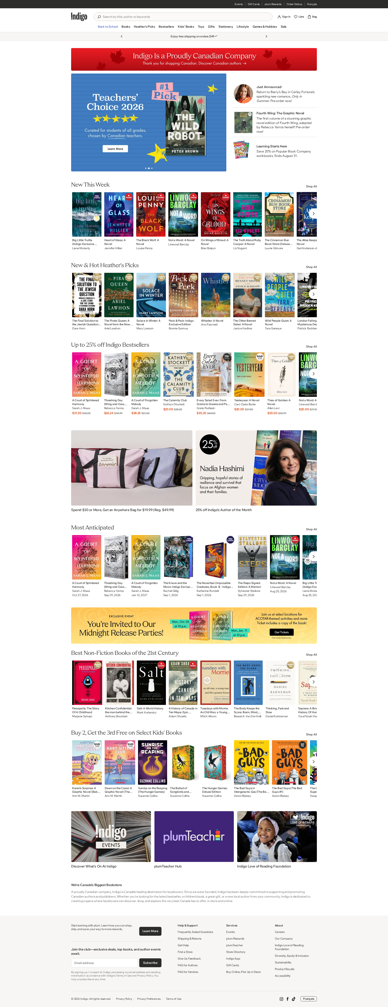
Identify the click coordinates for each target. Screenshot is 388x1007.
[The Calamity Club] (178, 374)
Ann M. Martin (81, 796)
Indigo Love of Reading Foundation (289, 947)
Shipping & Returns (189, 938)
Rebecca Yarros (114, 408)
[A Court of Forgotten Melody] (145, 374)
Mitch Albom (208, 716)
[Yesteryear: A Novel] (249, 374)
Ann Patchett (209, 324)
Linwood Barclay (178, 244)
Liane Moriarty (81, 248)
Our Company (284, 938)
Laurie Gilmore (274, 248)
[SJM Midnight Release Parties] (194, 625)
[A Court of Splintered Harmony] (86, 374)
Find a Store (185, 952)
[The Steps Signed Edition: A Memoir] (252, 557)
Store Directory (235, 952)
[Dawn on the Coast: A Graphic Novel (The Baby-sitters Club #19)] (120, 762)
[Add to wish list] (97, 232)
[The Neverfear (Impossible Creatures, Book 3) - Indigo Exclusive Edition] (216, 557)
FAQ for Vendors (188, 972)
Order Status (294, 4)
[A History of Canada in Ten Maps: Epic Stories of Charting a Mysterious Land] (183, 682)
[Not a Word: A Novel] (183, 214)
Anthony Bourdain (116, 716)
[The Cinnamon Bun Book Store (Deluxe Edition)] (279, 214)
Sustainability (283, 962)
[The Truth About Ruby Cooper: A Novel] (247, 214)
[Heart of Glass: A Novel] (119, 214)
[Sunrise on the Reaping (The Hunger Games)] (152, 762)
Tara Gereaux (273, 328)
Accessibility (283, 976)
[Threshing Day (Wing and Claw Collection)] (116, 374)
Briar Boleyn (208, 248)
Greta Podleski (206, 408)
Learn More (150, 931)
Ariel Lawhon (112, 328)
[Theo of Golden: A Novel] (281, 374)
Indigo (84, 998)
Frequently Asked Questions (195, 932)
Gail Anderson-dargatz (311, 248)
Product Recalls (284, 969)
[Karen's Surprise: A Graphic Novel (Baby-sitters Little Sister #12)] (87, 762)
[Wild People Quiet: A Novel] (280, 295)
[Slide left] (78, 122)
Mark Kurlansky (146, 712)
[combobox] (186, 17)
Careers (280, 932)
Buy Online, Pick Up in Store (243, 972)
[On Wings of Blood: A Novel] (215, 214)
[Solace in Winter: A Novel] (151, 295)
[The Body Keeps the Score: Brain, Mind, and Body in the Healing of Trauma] (248, 682)
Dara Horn (78, 328)
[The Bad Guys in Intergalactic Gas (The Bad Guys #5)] (251, 762)
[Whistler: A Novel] (215, 295)
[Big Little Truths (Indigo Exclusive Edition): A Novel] (86, 214)
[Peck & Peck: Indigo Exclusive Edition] (183, 295)
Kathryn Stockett (174, 404)
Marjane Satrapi (82, 716)
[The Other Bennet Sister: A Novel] (247, 295)
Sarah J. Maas (81, 408)
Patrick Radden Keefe (311, 328)
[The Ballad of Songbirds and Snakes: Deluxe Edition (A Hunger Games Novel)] (184, 762)
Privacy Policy (124, 998)
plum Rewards (273, 4)
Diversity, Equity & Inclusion (292, 956)
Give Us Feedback (189, 958)
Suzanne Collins (148, 796)
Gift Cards (254, 4)
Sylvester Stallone (249, 591)
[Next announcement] (266, 36)
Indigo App (233, 958)
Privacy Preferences (148, 998)
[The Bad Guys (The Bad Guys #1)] (289, 762)
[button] (108, 28)
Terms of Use (173, 998)
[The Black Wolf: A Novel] (151, 214)
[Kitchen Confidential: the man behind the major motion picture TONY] (119, 682)
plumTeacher (234, 945)
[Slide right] (220, 122)
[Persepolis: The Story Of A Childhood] (87, 682)
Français (312, 4)
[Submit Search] (99, 17)
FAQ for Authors (188, 965)
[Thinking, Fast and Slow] (280, 682)
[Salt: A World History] (151, 682)
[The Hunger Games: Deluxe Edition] (216, 762)
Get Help (183, 945)
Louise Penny (144, 248)
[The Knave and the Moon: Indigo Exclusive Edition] (178, 557)
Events (239, 4)
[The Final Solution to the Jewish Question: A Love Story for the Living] (86, 295)
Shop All (311, 186)
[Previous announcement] (121, 36)
